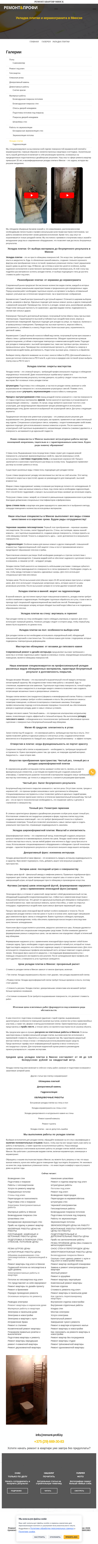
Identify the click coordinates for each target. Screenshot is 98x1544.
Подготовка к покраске (19, 1182)
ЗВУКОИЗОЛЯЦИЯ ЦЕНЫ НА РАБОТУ (70, 1225)
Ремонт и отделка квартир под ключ (69, 1182)
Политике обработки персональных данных (52, 1528)
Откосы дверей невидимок (24, 108)
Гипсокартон (14, 73)
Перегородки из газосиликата (22, 1198)
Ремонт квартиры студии (63, 1341)
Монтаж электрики (60, 1312)
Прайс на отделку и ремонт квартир (25, 1225)
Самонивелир (19, 63)
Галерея (46, 42)
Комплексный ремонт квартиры (66, 1283)
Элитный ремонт (59, 1273)
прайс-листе (27, 1027)
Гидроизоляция (19, 144)
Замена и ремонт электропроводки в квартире (69, 1268)
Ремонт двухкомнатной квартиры (24, 1347)
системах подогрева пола (34, 459)
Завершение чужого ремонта (65, 1322)
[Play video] (31, 195)
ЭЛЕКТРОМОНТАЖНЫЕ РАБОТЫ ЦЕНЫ (71, 1252)
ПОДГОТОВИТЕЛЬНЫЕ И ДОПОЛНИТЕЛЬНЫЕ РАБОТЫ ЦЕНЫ (70, 1235)
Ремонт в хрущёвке (60, 1276)
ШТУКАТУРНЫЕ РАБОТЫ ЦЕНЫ (24, 1252)
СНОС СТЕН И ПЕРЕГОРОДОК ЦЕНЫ (70, 1248)
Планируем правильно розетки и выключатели (24, 1333)
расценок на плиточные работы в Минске (56, 1032)
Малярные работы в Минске (22, 1212)
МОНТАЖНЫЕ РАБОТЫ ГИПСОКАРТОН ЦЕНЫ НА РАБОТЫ (71, 1229)
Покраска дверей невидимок (25, 117)
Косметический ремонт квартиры (24, 1328)
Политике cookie (27, 1531)
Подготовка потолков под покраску (28, 113)
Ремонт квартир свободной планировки (70, 1264)
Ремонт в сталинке (17, 1325)
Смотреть (79, 1491)
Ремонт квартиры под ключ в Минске (26, 1264)
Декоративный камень (19, 82)
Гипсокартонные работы (63, 1208)
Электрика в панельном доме (22, 1312)
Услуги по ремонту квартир (21, 1188)
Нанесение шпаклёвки (62, 1178)
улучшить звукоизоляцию (36, 391)
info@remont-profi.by (49, 1435)
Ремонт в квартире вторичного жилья (69, 1325)
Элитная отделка (59, 1286)
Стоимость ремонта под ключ (65, 1289)
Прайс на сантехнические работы (67, 1239)
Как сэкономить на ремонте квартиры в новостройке (70, 1333)
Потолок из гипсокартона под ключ (25, 1279)
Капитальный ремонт (61, 1318)
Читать (47, 1491)
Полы (11, 60)
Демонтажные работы (19, 87)
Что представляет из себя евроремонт (27, 1283)
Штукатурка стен (59, 1202)
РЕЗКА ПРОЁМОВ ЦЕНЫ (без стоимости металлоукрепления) (71, 1244)
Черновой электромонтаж (63, 1205)
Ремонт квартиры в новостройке (67, 1328)
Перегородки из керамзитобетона (67, 1198)
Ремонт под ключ (16, 69)
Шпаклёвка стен (20, 122)
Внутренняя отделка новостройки (67, 1302)
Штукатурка (12, 385)
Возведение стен (16, 1178)
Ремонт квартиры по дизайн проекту (26, 1286)
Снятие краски (19, 90)
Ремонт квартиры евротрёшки (66, 1279)
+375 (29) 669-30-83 (49, 1441)
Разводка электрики (18, 1302)
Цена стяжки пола (16, 505)
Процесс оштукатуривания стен (23, 397)
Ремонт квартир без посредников (67, 1337)
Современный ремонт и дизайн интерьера (29, 652)
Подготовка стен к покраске (21, 1202)
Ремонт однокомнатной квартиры (67, 1347)
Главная (34, 42)
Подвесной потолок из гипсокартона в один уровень (27, 1268)
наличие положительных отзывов (24, 1143)
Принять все (71, 1537)
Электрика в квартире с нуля (22, 1318)
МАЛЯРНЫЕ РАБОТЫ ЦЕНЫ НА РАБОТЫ (24, 1229)
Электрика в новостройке (20, 1315)
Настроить (39, 1537)
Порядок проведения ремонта (23, 1293)
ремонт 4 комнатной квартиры (23, 1344)
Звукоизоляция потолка (23, 135)
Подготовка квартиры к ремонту (24, 1337)
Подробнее (16, 1491)
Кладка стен (57, 1308)
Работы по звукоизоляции (20, 127)
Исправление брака (18, 1322)
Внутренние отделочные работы (67, 1305)
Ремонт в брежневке (18, 1289)
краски (41, 400)
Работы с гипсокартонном (20, 1185)
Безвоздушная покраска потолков (28, 99)
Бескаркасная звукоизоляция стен (28, 131)
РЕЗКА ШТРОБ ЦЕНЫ (19, 1248)
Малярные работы (17, 96)
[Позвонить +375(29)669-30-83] (92, 772)
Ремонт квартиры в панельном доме (69, 1293)
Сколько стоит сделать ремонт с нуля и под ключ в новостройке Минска (70, 1259)
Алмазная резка (16, 78)
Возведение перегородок (63, 1195)
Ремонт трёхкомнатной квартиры (67, 1344)
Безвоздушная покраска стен (26, 104)
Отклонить (55, 1537)
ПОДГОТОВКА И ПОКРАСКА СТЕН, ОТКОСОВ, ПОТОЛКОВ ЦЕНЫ (25, 1240)
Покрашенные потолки (19, 1192)
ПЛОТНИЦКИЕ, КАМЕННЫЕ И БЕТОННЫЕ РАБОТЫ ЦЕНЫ (23, 1235)
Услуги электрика (59, 1315)
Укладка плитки (16, 141)
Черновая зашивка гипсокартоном (24, 527)
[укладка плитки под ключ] (26, 1389)
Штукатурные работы (61, 1185)
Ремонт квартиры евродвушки (23, 1341)
